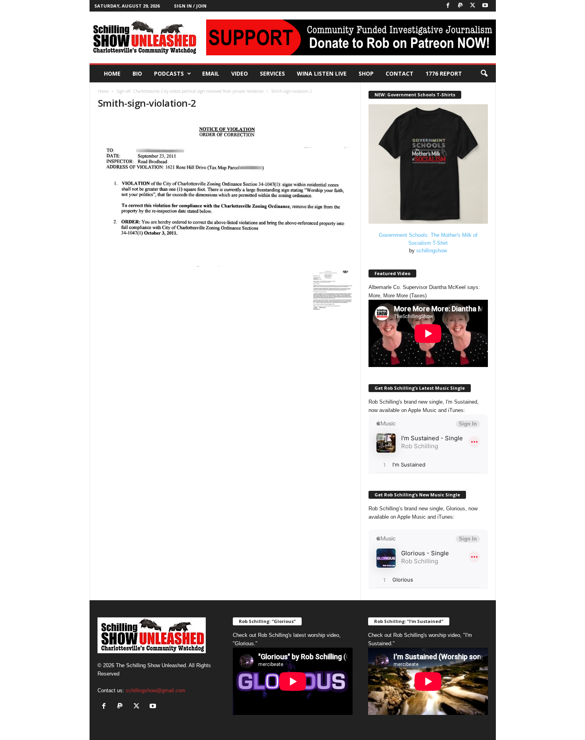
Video (239, 73)
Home (112, 73)
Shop (366, 73)
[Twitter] (473, 6)
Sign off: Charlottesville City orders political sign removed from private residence (189, 91)
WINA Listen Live (322, 73)
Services (272, 73)
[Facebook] (448, 6)
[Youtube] (485, 6)
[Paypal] (460, 6)
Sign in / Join (190, 6)
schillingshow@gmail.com (155, 690)
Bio (137, 73)
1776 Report (443, 73)
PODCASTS (169, 73)
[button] (484, 73)
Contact (399, 73)
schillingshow (431, 251)
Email (210, 73)
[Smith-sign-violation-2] (225, 192)
